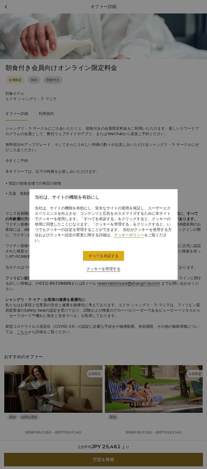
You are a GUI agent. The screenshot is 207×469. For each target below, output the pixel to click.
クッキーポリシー (129, 234)
